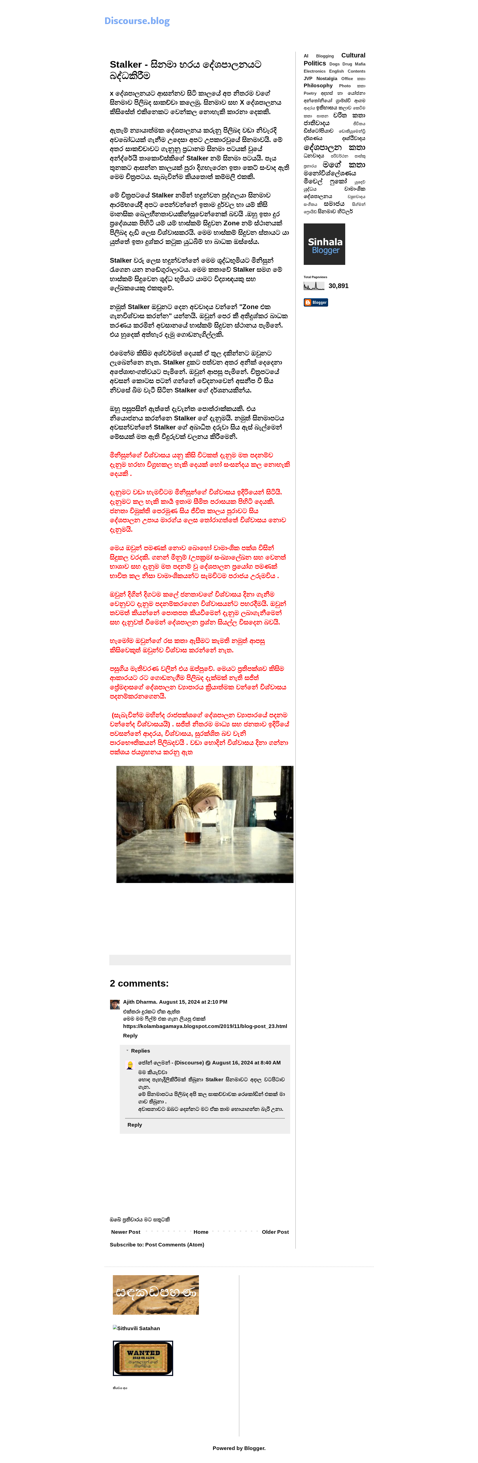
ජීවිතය (359, 123)
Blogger (254, 1448)
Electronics (315, 71)
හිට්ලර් (345, 211)
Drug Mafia (353, 64)
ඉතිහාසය (326, 107)
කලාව (345, 107)
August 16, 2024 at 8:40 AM (246, 1063)
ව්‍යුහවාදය (356, 196)
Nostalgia (326, 78)
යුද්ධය (310, 189)
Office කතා (353, 78)
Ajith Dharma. (140, 1002)
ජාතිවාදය (317, 122)
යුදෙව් (360, 182)
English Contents (347, 71)
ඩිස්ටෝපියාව (319, 131)
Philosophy (318, 85)
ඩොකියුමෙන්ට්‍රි (352, 131)
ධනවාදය (314, 156)
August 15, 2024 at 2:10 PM (193, 1002)
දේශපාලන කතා (334, 147)
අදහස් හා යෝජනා (343, 93)
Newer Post (125, 1232)
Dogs (334, 64)
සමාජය (334, 203)
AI (306, 56)
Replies (140, 1051)
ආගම (359, 100)
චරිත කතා (349, 115)
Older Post (275, 1232)
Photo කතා (352, 85)
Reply (130, 1035)
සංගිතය (310, 204)
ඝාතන (322, 116)
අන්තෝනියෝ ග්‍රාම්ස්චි (327, 100)
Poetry (310, 93)
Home (201, 1232)
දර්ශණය (313, 138)
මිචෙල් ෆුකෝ (325, 181)
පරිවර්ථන (339, 156)
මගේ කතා (344, 164)
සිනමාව (327, 211)
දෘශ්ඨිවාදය (353, 138)
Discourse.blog (137, 21)
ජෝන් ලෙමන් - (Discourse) (171, 1063)
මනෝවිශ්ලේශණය (330, 173)
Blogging (325, 56)
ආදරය (309, 108)
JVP (308, 78)
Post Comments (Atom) (174, 1245)
